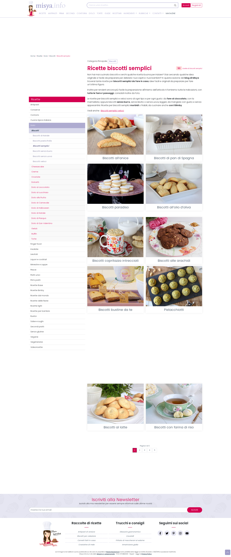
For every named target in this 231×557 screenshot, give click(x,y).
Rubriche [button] (144, 13)
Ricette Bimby (37, 290)
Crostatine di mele (86, 545)
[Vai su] (227, 552)
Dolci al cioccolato (40, 187)
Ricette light (36, 306)
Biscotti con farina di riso (174, 427)
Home (32, 56)
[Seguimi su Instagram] (180, 533)
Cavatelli (130, 536)
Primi (61, 13)
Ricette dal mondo (39, 295)
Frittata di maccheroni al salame (130, 540)
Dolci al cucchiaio (39, 192)
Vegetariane (36, 342)
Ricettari (117, 13)
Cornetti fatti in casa (86, 540)
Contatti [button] (157, 13)
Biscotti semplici (41, 146)
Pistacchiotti (174, 310)
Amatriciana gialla (130, 545)
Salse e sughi (36, 321)
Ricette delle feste (39, 301)
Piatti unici (35, 275)
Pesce (33, 270)
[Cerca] (175, 5)
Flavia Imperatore (112, 552)
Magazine (170, 13)
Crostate (35, 177)
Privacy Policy (146, 554)
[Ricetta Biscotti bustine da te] (115, 286)
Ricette (42, 13)
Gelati (34, 228)
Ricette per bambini (40, 311)
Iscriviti (194, 510)
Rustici (33, 316)
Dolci (92, 13)
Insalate (34, 249)
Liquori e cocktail (38, 259)
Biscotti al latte (115, 427)
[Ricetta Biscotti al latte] (115, 404)
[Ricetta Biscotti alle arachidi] (174, 237)
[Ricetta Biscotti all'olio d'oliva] (174, 184)
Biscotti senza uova (42, 156)
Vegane (34, 337)
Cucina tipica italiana (40, 120)
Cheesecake (37, 166)
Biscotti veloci (39, 161)
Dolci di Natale (38, 213)
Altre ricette (144, 439)
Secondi (70, 13)
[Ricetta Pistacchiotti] (174, 286)
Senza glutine (37, 331)
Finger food (35, 244)
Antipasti (52, 13)
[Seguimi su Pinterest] (173, 533)
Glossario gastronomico (130, 532)
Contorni (82, 13)
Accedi (186, 5)
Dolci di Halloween (40, 208)
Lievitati (34, 254)
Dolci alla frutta (38, 197)
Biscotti (52, 56)
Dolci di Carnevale (40, 203)
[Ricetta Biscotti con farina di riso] (174, 404)
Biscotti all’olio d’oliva (174, 207)
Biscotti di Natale (41, 135)
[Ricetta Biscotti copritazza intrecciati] (115, 237)
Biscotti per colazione (86, 536)
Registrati (196, 5)
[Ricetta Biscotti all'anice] (115, 134)
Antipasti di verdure (86, 532)
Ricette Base (36, 285)
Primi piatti (35, 280)
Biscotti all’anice (115, 158)
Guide (107, 13)
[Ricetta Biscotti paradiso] (115, 184)
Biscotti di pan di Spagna (174, 158)
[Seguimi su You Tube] (187, 533)
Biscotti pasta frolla (42, 141)
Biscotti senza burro (42, 151)
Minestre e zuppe (38, 264)
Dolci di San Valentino (41, 223)
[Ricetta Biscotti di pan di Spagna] (174, 134)
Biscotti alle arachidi (174, 261)
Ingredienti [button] (129, 13)
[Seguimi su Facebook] (160, 533)
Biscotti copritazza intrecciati (115, 261)
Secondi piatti (37, 326)
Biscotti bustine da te (115, 310)
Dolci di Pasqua (38, 218)
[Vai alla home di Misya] (46, 8)
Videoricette (36, 347)
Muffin (34, 234)
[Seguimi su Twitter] (167, 533)
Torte (100, 13)
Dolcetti (35, 182)
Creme (34, 172)
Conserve (35, 110)
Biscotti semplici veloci (112, 110)
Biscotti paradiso (115, 207)
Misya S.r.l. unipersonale (106, 554)
